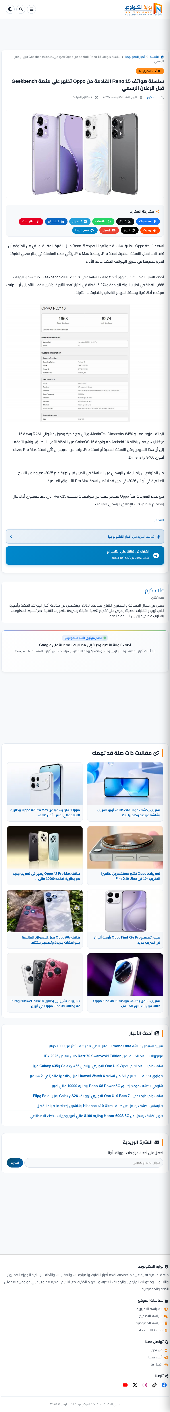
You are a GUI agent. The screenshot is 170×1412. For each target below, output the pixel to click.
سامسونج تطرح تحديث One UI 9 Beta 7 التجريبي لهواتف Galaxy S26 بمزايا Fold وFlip (98, 1095)
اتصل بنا (157, 1364)
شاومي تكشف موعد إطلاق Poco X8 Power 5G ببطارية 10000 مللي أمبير (107, 1085)
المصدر (159, 520)
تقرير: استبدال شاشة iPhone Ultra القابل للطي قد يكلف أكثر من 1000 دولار (106, 1046)
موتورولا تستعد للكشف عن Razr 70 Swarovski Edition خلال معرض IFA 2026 (103, 1056)
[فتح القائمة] (31, 9)
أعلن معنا (155, 1357)
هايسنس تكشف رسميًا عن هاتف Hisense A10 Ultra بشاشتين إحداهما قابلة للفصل (100, 1105)
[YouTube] (125, 1385)
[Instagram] (144, 1385)
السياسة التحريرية (150, 1308)
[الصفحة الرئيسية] (100, 9)
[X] (135, 1385)
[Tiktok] (154, 1385)
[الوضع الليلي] (10, 9)
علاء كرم (152, 97)
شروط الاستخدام (150, 1330)
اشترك (15, 1163)
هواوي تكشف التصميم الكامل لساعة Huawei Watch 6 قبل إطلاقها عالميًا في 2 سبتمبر (96, 1075)
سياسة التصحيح (151, 1316)
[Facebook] (164, 1385)
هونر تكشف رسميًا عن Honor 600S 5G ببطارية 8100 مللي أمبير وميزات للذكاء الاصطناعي (96, 1115)
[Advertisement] (85, 38)
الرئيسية (155, 57)
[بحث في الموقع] (20, 9)
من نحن (157, 1350)
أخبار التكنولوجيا (135, 57)
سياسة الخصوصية (149, 1323)
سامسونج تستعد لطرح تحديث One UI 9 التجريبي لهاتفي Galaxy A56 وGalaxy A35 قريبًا (97, 1066)
